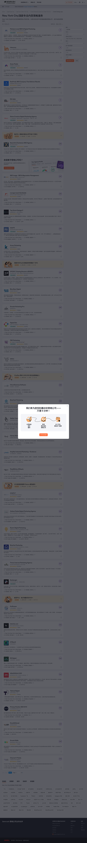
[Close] (67, 405)
